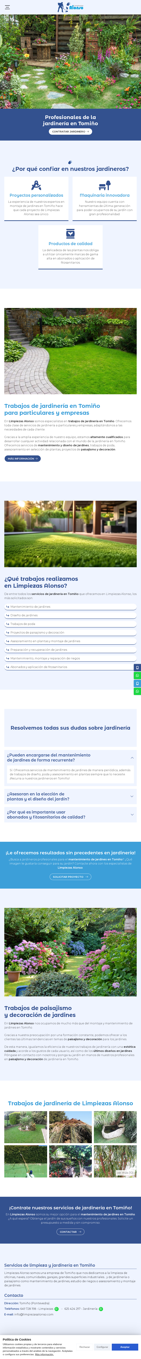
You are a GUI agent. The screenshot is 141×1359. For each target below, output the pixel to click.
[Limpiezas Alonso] (70, 7)
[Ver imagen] (25, 1127)
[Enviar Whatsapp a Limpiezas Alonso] (57, 1309)
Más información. (44, 1354)
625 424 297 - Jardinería (80, 1308)
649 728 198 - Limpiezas (36, 1308)
